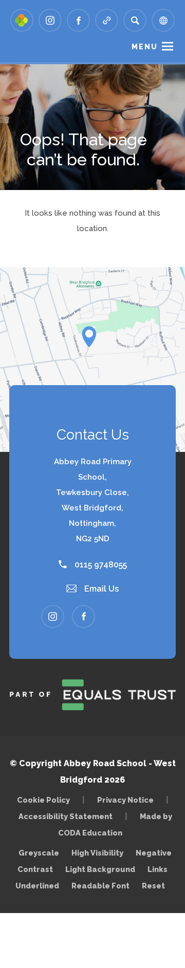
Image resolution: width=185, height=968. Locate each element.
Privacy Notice (125, 799)
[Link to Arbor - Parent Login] (21, 20)
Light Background (100, 869)
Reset (153, 885)
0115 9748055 (99, 565)
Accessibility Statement (65, 816)
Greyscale (38, 852)
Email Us (100, 589)
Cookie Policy (43, 799)
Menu (145, 47)
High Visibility (97, 852)
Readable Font (100, 885)
